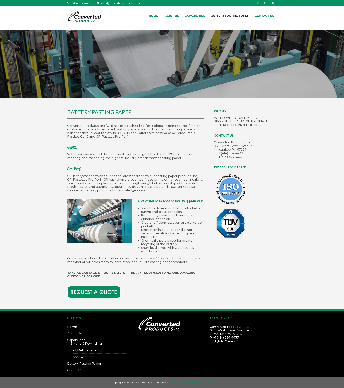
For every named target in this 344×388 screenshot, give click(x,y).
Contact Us (264, 16)
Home (153, 16)
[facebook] (257, 3)
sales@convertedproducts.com (120, 3)
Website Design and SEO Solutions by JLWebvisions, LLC (200, 382)
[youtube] (273, 3)
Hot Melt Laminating (87, 350)
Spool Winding (82, 357)
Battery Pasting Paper (230, 16)
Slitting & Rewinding (86, 343)
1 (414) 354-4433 (80, 3)
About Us (171, 16)
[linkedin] (265, 3)
